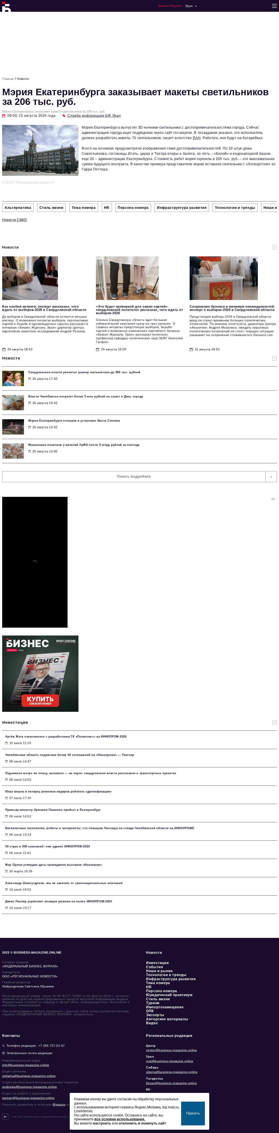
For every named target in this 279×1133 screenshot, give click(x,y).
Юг (148, 1089)
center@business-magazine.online (171, 1050)
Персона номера (161, 991)
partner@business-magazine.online (28, 1098)
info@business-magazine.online (25, 1065)
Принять (193, 1113)
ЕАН (197, 138)
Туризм (153, 1003)
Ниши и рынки (159, 971)
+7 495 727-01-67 (51, 1045)
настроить (102, 1123)
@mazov (59, 1104)
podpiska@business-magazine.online (29, 1087)
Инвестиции (157, 963)
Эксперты (155, 1015)
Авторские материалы (167, 1019)
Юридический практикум (169, 995)
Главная (8, 78)
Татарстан (154, 1078)
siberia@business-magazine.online (171, 1072)
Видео (152, 1023)
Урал (150, 1056)
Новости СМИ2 (14, 220)
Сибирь (152, 1067)
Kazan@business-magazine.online (171, 1083)
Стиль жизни (158, 999)
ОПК (150, 1011)
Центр (151, 1045)
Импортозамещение (165, 1007)
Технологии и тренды (166, 975)
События (154, 967)
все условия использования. (119, 1119)
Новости (23, 78)
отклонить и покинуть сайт (142, 1123)
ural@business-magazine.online (169, 1061)
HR (148, 987)
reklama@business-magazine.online (29, 1076)
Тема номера (158, 983)
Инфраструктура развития (171, 979)
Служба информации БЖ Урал (94, 116)
